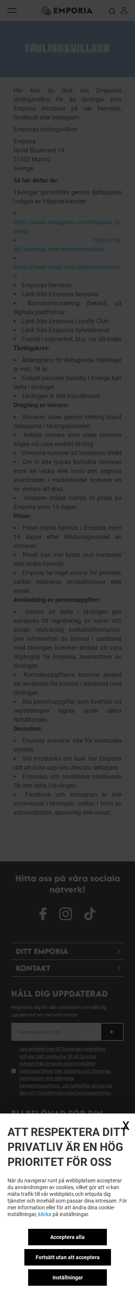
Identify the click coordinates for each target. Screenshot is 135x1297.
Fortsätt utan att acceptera (68, 1257)
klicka (44, 1214)
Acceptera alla (67, 1237)
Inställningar (67, 1278)
